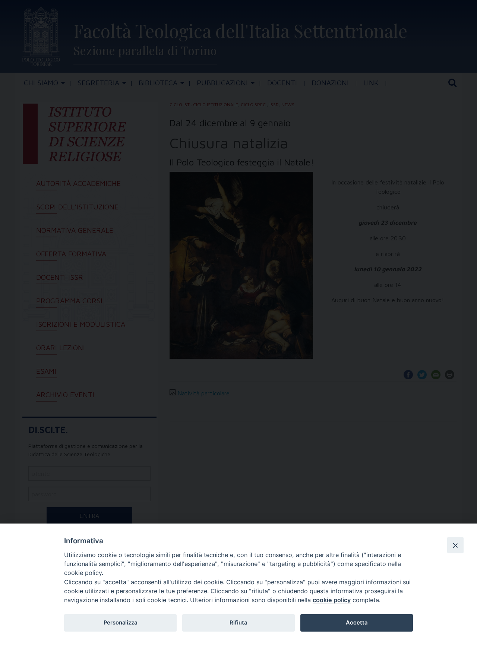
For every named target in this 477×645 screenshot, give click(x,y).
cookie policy (332, 600)
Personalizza (120, 622)
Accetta (356, 622)
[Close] (455, 545)
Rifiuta (238, 622)
